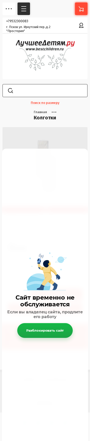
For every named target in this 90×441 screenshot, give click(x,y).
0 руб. (81, 9)
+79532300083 (17, 21)
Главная (40, 112)
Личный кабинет (81, 25)
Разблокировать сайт (45, 330)
